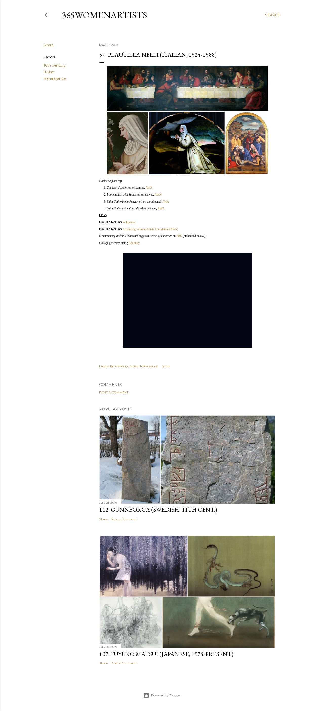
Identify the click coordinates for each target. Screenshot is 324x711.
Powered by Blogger (166, 695)
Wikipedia (129, 222)
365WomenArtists (104, 15)
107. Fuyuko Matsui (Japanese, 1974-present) (166, 654)
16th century (55, 65)
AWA (149, 187)
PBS (179, 236)
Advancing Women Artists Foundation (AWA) (150, 229)
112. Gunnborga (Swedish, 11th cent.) (158, 510)
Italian (49, 72)
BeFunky (134, 243)
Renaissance (55, 78)
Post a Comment (113, 392)
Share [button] (49, 45)
